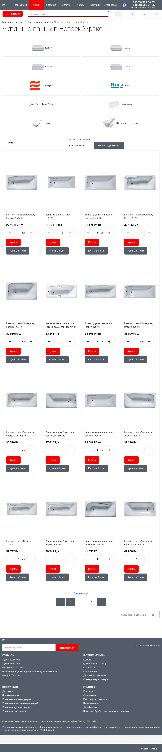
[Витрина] (154, 139)
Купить (13, 242)
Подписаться (67, 648)
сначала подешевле (107, 145)
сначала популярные (80, 139)
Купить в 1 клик (18, 250)
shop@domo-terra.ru (12, 667)
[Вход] (118, 13)
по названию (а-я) (78, 145)
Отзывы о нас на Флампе (147, 645)
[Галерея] (141, 139)
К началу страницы (79, 739)
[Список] (129, 139)
